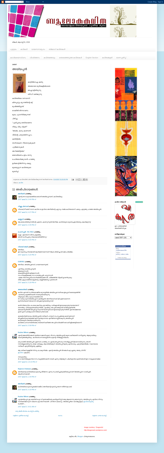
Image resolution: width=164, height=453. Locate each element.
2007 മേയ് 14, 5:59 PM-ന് (27, 325)
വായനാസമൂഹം (38, 49)
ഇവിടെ (20, 352)
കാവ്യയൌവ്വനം (18, 58)
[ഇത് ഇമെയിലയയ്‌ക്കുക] (77, 179)
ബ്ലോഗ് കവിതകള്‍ (57, 49)
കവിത (21, 182)
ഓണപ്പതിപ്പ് (121, 58)
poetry (118, 254)
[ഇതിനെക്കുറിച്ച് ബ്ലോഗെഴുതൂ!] (79, 179)
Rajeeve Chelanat (24, 369)
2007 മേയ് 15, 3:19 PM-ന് (27, 390)
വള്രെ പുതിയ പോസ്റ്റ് (20, 415)
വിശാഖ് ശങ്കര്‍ (23, 247)
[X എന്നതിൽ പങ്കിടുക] (81, 179)
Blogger (80, 436)
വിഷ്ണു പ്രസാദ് (23, 206)
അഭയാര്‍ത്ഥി (22, 289)
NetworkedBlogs (121, 246)
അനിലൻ (21, 194)
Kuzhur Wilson (23, 332)
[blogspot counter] (139, 202)
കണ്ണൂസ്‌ (21, 219)
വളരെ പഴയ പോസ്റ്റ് (99, 415)
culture (123, 254)
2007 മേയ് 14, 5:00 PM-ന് (27, 240)
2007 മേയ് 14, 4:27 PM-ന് (27, 212)
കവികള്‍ (23, 49)
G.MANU (21, 262)
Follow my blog (122, 257)
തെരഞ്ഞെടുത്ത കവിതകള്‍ (70, 58)
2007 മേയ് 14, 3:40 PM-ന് (27, 199)
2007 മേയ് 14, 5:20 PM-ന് (27, 255)
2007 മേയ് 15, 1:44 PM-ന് (27, 377)
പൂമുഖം (13, 49)
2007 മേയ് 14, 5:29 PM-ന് (27, 282)
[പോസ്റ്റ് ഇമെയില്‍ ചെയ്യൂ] (72, 179)
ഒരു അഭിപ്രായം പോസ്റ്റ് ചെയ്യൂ (27, 411)
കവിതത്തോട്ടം (49, 58)
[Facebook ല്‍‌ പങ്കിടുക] (84, 179)
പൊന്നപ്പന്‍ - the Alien (26, 232)
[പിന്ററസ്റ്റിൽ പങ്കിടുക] (86, 179)
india (127, 254)
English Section (92, 58)
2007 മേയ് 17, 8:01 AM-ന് (27, 407)
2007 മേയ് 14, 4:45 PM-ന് (27, 225)
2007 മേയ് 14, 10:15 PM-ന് (27, 362)
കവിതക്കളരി (107, 58)
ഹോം (60, 415)
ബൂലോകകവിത (121, 250)
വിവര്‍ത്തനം (35, 58)
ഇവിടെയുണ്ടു (89, 401)
